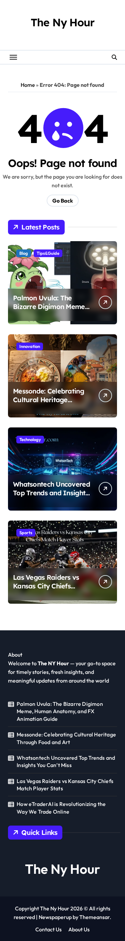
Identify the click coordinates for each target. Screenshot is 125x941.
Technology (30, 439)
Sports (25, 532)
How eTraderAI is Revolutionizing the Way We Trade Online (61, 808)
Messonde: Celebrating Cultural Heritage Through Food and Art (48, 399)
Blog (23, 253)
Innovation (29, 346)
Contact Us (48, 929)
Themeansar (94, 917)
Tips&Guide (48, 253)
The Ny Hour (62, 22)
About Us (79, 929)
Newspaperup (55, 917)
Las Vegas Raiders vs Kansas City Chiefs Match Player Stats (46, 586)
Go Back (62, 200)
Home (28, 84)
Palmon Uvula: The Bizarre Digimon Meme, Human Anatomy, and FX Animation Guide (50, 311)
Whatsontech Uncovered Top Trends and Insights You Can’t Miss (51, 493)
